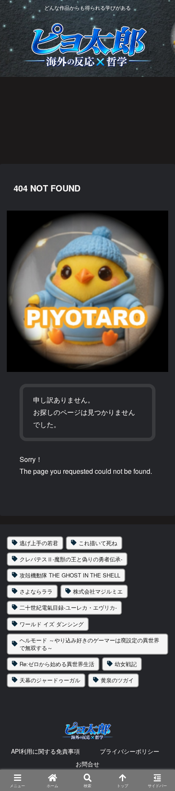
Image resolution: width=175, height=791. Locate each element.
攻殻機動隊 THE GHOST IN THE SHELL (70, 575)
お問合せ (87, 764)
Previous (6, 119)
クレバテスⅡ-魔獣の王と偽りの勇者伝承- (71, 559)
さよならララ (36, 591)
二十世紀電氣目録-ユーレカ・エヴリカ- (68, 607)
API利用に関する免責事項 (45, 751)
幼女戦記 (126, 664)
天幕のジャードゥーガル (50, 680)
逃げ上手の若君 (39, 543)
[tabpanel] (49, 118)
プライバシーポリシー (129, 751)
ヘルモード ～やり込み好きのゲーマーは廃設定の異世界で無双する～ (89, 644)
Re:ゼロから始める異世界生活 (57, 664)
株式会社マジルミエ (98, 591)
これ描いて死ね (98, 543)
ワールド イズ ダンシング (52, 624)
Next (168, 119)
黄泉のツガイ (117, 680)
